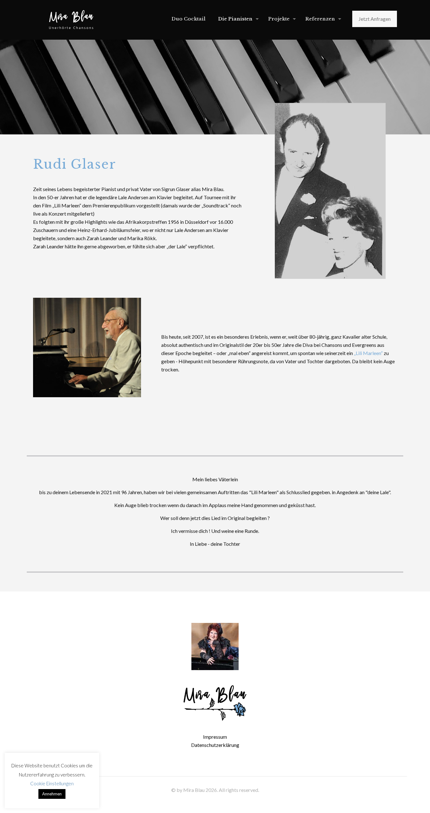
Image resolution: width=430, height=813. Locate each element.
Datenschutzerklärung (215, 745)
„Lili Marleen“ (368, 353)
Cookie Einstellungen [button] (52, 783)
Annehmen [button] (52, 793)
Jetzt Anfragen (375, 19)
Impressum (215, 737)
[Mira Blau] (71, 19)
